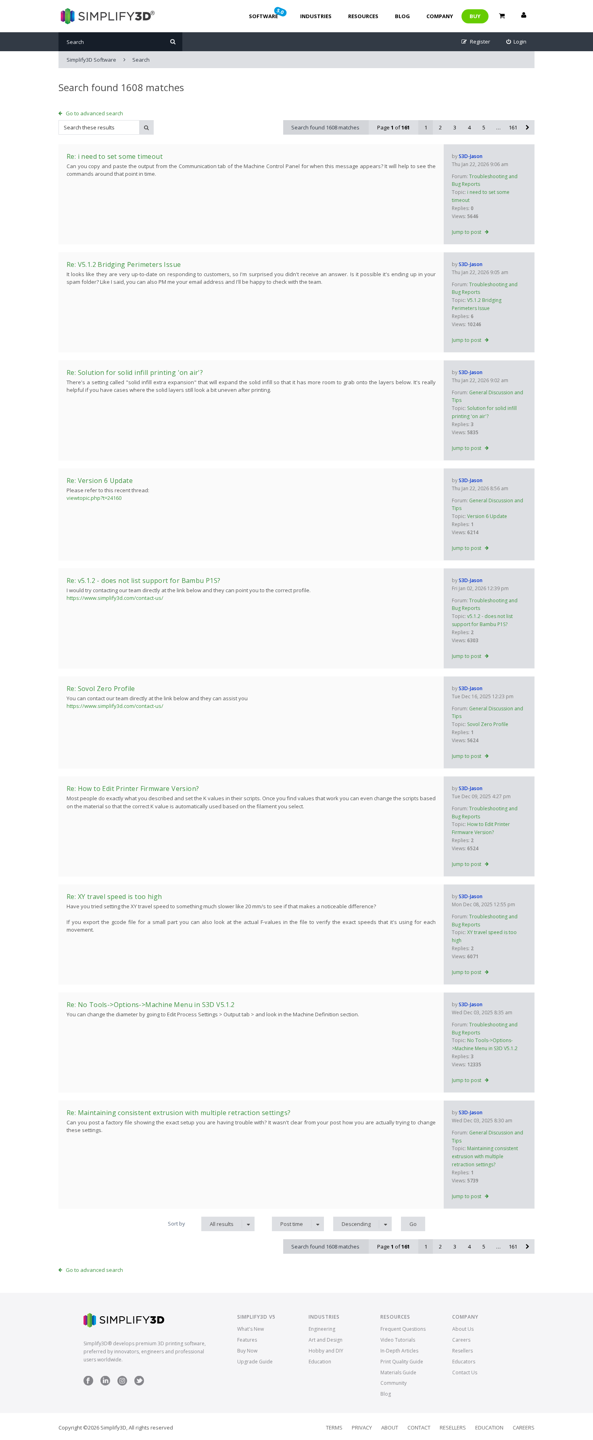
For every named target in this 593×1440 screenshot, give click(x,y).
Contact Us (464, 1372)
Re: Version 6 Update (100, 480)
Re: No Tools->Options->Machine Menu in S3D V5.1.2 (151, 1004)
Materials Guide (398, 1372)
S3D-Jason (470, 156)
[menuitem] (516, 41)
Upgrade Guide (255, 1361)
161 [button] (513, 127)
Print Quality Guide (401, 1361)
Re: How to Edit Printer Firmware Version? (133, 788)
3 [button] (454, 127)
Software (267, 13)
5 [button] (483, 127)
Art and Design (325, 1339)
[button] (527, 127)
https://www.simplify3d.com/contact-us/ (115, 597)
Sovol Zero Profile (487, 724)
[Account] (524, 16)
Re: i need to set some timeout (115, 156)
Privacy (362, 1427)
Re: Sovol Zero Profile (101, 688)
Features (247, 1339)
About (389, 1427)
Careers (461, 1339)
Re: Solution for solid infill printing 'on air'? (135, 372)
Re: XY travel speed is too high (114, 896)
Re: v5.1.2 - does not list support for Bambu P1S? (144, 580)
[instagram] (122, 1383)
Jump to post (466, 232)
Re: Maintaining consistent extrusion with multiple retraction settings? (178, 1112)
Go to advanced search (94, 113)
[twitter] (139, 1383)
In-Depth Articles (399, 1350)
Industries (316, 16)
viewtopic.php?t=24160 (94, 498)
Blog (402, 16)
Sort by (176, 1223)
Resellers (462, 1350)
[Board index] (106, 16)
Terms (334, 1427)
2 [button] (440, 127)
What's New (250, 1329)
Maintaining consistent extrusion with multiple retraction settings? (485, 1156)
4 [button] (469, 127)
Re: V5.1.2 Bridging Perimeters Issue (124, 264)
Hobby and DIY (326, 1350)
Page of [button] (393, 127)
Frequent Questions (403, 1329)
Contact (418, 1427)
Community (393, 1383)
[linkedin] (105, 1383)
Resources (363, 16)
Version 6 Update (487, 516)
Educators (463, 1361)
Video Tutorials (397, 1339)
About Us (463, 1329)
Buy (475, 16)
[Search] (172, 41)
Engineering (322, 1329)
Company (439, 16)
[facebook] (88, 1383)
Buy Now (247, 1350)
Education (320, 1361)
